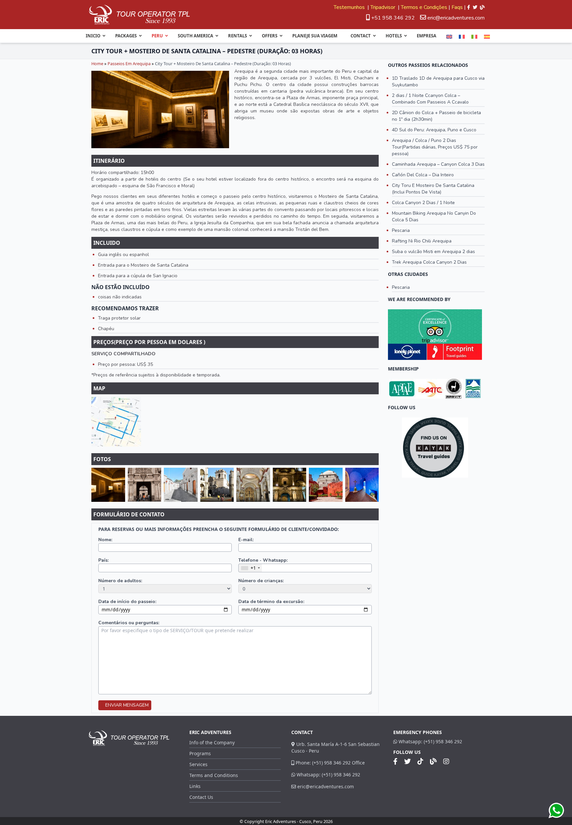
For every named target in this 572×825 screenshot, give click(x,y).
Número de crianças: (261, 581)
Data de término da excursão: (271, 601)
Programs (200, 753)
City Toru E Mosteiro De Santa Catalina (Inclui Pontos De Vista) (433, 188)
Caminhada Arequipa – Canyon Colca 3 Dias (438, 164)
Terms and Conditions (213, 775)
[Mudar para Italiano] (474, 37)
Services (198, 764)
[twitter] (475, 7)
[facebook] (468, 7)
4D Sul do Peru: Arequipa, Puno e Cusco (434, 130)
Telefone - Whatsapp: (263, 560)
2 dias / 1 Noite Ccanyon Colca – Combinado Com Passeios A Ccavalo (430, 98)
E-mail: (246, 540)
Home (97, 63)
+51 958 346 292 (392, 18)
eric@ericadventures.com (456, 18)
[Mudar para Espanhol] (487, 37)
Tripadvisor (383, 7)
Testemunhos (350, 7)
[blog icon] (482, 7)
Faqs (457, 7)
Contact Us (201, 797)
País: (103, 560)
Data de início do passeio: (127, 601)
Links (195, 786)
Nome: (105, 540)
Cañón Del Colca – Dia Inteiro (423, 175)
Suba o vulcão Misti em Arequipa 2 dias (433, 251)
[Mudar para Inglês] (449, 37)
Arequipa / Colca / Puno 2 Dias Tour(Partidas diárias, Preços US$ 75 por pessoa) (435, 147)
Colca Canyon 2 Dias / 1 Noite (423, 202)
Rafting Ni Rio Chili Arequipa (422, 241)
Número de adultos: (120, 581)
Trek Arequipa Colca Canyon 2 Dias (429, 262)
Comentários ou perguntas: (128, 623)
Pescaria (401, 230)
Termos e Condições (424, 7)
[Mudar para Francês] (461, 37)
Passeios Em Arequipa (129, 63)
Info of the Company (212, 742)
